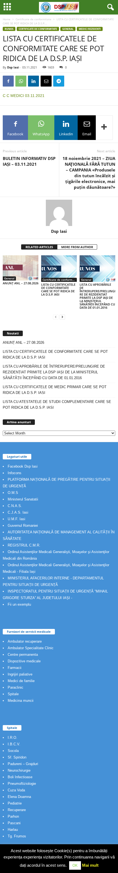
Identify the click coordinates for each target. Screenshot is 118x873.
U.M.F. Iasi (16, 519)
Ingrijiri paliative (20, 674)
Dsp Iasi (13, 67)
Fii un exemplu (19, 604)
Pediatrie (15, 803)
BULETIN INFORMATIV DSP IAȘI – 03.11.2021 (29, 161)
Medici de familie (21, 681)
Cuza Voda (16, 790)
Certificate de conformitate (33, 19)
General (68, 29)
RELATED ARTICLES (39, 247)
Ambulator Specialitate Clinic (31, 648)
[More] (104, 127)
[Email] (46, 81)
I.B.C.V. (14, 744)
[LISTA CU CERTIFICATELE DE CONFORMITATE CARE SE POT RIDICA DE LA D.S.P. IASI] (59, 268)
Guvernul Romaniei (23, 525)
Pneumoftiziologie (22, 784)
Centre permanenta (23, 654)
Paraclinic (15, 687)
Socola (13, 751)
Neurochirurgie (19, 770)
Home (6, 19)
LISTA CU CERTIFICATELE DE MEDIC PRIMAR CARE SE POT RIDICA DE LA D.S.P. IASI (54, 390)
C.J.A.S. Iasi (18, 512)
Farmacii (14, 668)
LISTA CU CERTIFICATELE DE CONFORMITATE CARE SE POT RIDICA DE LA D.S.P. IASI (58, 289)
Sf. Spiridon (17, 757)
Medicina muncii (20, 701)
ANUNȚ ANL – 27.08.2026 (20, 283)
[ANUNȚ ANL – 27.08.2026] (20, 267)
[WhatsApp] (20, 81)
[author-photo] (59, 213)
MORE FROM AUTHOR (77, 247)
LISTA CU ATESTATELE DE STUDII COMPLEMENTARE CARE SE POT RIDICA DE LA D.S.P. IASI (57, 405)
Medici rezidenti (90, 29)
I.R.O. (12, 737)
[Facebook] (8, 81)
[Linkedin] (33, 81)
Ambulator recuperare (25, 641)
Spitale (13, 694)
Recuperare (17, 810)
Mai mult (90, 865)
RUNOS (9, 29)
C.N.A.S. (15, 506)
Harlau (13, 830)
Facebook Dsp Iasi (23, 466)
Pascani (14, 823)
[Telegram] (58, 81)
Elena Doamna (19, 797)
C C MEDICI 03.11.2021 (23, 95)
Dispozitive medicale (24, 661)
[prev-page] (55, 317)
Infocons (14, 473)
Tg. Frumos (17, 836)
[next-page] (62, 317)
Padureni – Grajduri (23, 764)
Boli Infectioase (20, 777)
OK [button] (75, 865)
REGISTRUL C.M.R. (24, 545)
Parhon (13, 816)
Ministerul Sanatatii (23, 499)
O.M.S (13, 493)
